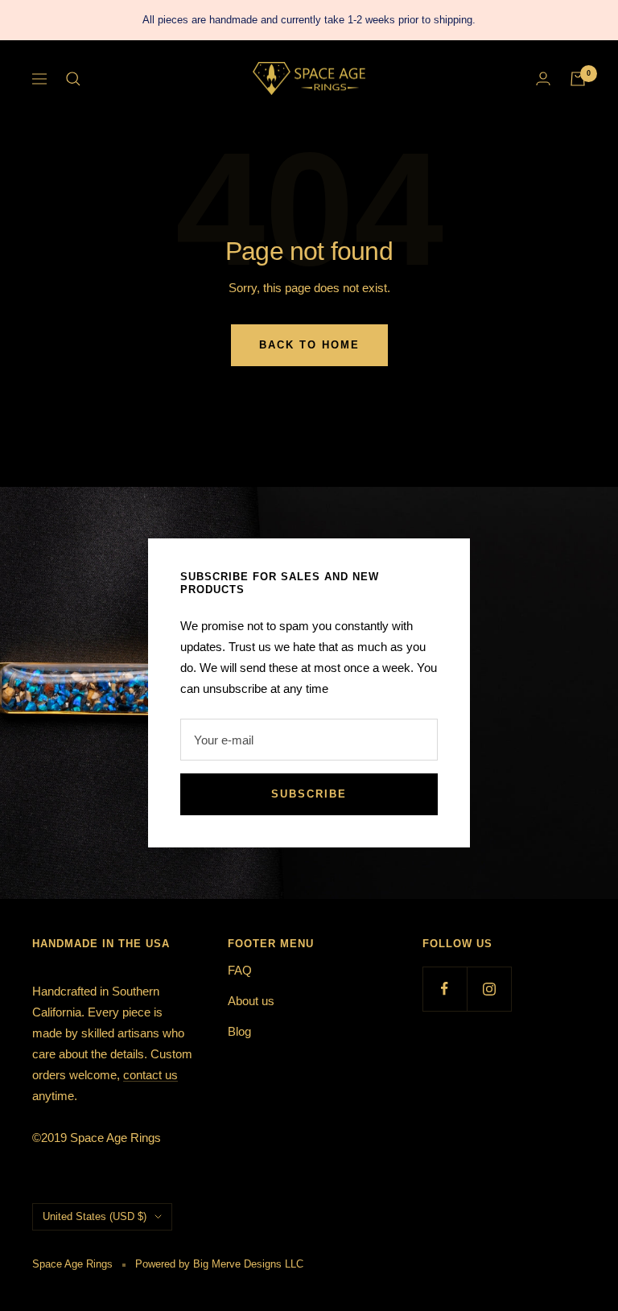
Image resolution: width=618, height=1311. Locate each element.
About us (251, 1001)
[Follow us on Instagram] (489, 989)
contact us (150, 1075)
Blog (239, 1031)
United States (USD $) (94, 1216)
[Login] (543, 78)
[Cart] (578, 79)
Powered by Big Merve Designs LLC (219, 1264)
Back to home (309, 345)
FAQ (240, 970)
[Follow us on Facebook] (444, 989)
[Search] (73, 79)
